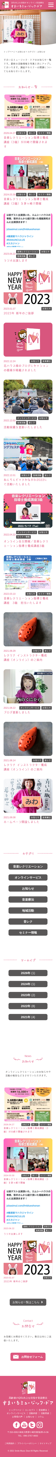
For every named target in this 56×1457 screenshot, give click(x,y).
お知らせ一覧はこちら (26, 1302)
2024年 (28, 984)
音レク (32, 133)
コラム (41, 1417)
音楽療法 (46, 361)
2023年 (28, 995)
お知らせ (21, 52)
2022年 (28, 1006)
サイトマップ (45, 1443)
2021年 (28, 1017)
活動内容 (33, 1413)
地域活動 (21, 256)
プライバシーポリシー (27, 1443)
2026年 (28, 973)
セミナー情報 (44, 133)
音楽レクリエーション (27, 251)
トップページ (9, 52)
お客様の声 (17, 1417)
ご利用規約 (9, 1443)
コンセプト (30, 1410)
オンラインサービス (26, 418)
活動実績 (45, 1413)
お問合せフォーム (32, 1356)
